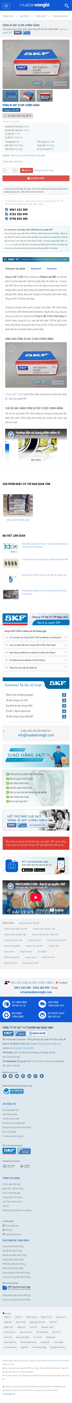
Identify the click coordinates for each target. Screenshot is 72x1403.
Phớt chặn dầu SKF (11, 957)
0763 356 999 (19, 214)
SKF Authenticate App (39, 1347)
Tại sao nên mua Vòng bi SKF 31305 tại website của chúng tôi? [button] (34, 637)
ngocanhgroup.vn (13, 1234)
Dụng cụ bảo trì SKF (30, 963)
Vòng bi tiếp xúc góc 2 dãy (15, 934)
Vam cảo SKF (37, 1337)
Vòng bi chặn (8, 1322)
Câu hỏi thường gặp (11, 1193)
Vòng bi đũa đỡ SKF (12, 946)
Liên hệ (6, 1206)
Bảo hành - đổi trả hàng (13, 1188)
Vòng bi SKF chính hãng (13, 1246)
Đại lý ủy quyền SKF (11, 1110)
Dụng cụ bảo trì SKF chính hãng (16, 1272)
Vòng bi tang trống (31, 1317)
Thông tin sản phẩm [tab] (15, 268)
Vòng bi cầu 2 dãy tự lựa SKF (15, 929)
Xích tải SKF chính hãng (13, 1268)
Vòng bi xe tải (30, 957)
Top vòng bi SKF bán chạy (57, 1347)
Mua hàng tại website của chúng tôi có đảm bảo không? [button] (31, 652)
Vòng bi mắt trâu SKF (34, 946)
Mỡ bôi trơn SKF (48, 957)
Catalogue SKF (45, 1342)
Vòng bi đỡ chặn (20, 1322)
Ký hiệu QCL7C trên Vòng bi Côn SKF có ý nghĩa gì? (44, 575)
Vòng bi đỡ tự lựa (46, 1317)
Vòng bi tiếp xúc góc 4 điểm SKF (45, 934)
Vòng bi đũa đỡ (60, 1317)
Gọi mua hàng (37, 178)
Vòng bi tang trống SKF (56, 940)
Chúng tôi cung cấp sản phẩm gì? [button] (22, 667)
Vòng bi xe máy (26, 952)
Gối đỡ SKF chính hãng (12, 1251)
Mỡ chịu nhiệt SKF (9, 1332)
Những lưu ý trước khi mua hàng (17, 1210)
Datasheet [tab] (36, 268)
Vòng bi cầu (7, 1317)
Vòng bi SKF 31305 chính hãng (21, 25)
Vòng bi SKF (24, 1347)
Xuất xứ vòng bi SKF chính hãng (17, 1299)
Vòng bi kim (9, 952)
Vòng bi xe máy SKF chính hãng (16, 1277)
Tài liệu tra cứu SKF (11, 1118)
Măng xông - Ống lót (47, 1327)
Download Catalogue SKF (14, 1123)
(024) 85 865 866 (13, 1057)
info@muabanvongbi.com (36, 735)
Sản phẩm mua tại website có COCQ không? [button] (26, 660)
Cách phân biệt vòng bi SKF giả (16, 1295)
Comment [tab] (52, 268)
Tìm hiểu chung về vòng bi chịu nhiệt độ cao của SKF (45, 559)
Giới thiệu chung (10, 1114)
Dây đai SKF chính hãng (13, 1259)
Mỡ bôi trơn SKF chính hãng (15, 1255)
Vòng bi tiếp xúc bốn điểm (37, 1322)
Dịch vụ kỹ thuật (9, 1131)
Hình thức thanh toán (12, 1201)
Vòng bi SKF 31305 (14, 394)
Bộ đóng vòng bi (50, 1337)
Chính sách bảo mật (11, 1184)
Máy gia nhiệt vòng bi (22, 1337)
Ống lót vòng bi (10, 963)
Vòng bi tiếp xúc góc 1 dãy (44, 929)
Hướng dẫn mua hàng (12, 161)
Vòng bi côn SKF (34, 940)
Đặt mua (27, 170)
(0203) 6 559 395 (13, 1065)
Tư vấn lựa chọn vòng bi (13, 1136)
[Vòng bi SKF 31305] (36, 364)
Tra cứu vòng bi (58, 1342)
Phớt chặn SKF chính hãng (14, 1264)
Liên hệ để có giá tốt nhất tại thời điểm (28, 155)
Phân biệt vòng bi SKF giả (28, 1342)
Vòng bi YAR (54, 946)
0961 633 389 (19, 210)
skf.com (8, 1230)
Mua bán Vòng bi (23, 1361)
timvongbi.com (12, 1225)
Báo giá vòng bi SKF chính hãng (17, 1127)
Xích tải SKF (8, 1337)
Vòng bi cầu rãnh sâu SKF (28, 923)
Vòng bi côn (18, 1317)
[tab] (36, 638)
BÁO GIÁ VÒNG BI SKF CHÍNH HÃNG (32, 982)
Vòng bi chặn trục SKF (13, 940)
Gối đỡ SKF (42, 952)
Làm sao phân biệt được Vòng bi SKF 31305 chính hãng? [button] (31, 645)
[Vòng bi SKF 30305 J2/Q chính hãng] (18, 505)
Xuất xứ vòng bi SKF (10, 1342)
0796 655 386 (19, 219)
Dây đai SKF (56, 1332)
